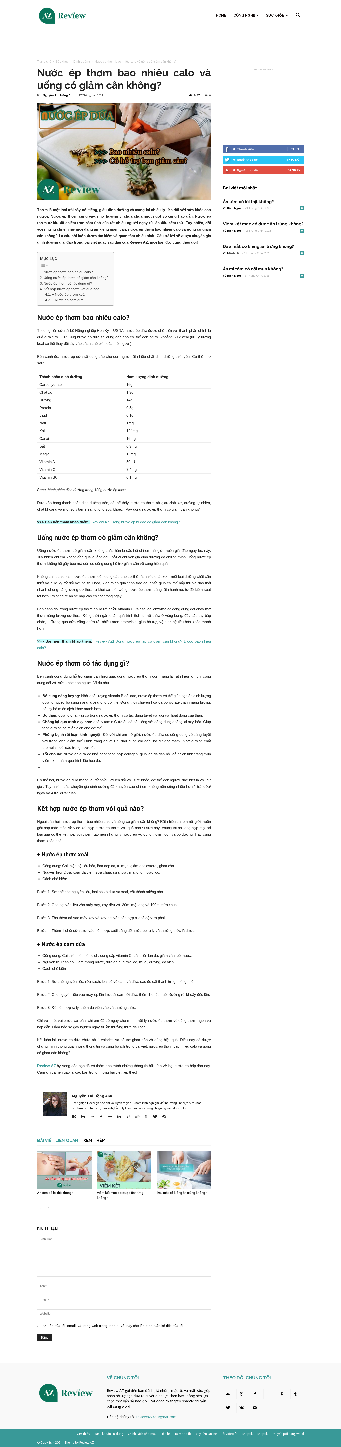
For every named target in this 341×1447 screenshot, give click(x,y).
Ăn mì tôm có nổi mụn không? (253, 268)
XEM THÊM (94, 1140)
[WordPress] (166, 1117)
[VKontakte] (241, 1408)
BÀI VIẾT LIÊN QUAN (57, 1140)
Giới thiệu (83, 1434)
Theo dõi (293, 159)
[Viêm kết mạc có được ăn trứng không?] (124, 1170)
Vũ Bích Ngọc (232, 208)
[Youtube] (255, 1408)
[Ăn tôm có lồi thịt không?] (64, 1170)
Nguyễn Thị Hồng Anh (59, 95)
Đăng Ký (294, 170)
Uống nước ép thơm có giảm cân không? (76, 278)
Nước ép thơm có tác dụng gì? (68, 283)
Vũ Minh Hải (232, 253)
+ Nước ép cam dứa (68, 300)
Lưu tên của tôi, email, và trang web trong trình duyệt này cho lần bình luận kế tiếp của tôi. (112, 1326)
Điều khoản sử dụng (109, 1434)
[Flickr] (112, 1117)
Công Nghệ (244, 15)
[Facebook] (103, 1117)
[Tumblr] (148, 1117)
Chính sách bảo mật (142, 1434)
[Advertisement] (170, 42)
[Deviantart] (94, 1117)
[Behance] (76, 1117)
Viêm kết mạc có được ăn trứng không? (263, 223)
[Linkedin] (121, 1117)
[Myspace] (268, 1394)
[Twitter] (157, 1117)
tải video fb (160, 1401)
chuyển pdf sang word (288, 1434)
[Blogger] (85, 1117)
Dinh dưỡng (81, 61)
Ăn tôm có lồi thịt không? (55, 1193)
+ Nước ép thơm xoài (68, 294)
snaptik (175, 1401)
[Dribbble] (241, 1394)
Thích (295, 149)
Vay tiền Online (206, 1434)
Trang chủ (44, 61)
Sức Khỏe (275, 15)
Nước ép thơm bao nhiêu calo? (68, 272)
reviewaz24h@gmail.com (156, 1416)
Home (221, 15)
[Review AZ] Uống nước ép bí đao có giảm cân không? (135, 522)
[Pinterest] (130, 1117)
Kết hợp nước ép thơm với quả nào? (72, 289)
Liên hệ (165, 1434)
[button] (298, 15)
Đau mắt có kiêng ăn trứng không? (182, 1193)
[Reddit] (139, 1117)
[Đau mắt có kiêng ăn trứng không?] (184, 1170)
